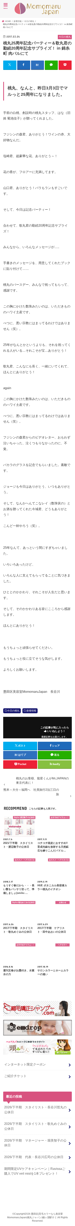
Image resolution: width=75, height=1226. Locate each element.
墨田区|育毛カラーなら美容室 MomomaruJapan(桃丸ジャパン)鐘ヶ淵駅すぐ (38, 9)
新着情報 (31, 710)
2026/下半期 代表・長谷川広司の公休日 (33, 1157)
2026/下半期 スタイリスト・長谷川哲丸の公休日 (35, 1109)
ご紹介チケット (15, 1076)
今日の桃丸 (13, 710)
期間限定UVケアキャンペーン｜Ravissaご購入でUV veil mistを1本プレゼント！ (34, 1171)
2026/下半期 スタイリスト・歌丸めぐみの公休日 (35, 1126)
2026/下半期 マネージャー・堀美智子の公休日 (35, 1143)
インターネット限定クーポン (25, 1064)
